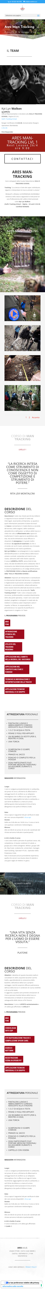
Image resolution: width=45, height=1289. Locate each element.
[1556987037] (22, 381)
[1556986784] (22, 321)
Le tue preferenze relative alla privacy (23, 1283)
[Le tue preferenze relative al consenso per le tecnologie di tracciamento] (41, 1285)
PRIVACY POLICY (31, 1267)
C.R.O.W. (5, 128)
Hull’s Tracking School (9, 119)
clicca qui (27, 817)
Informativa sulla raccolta (13, 1286)
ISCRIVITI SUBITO (22, 883)
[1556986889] (22, 351)
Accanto (35, 417)
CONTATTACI (23, 159)
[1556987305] (22, 411)
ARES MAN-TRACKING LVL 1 (22, 140)
